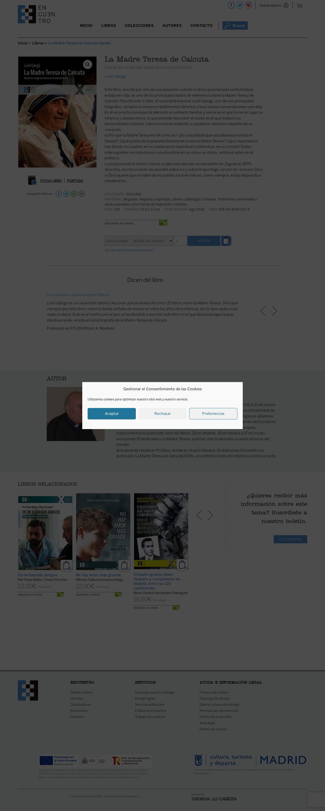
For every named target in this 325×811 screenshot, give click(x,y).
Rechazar (162, 413)
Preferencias (213, 413)
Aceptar (112, 413)
